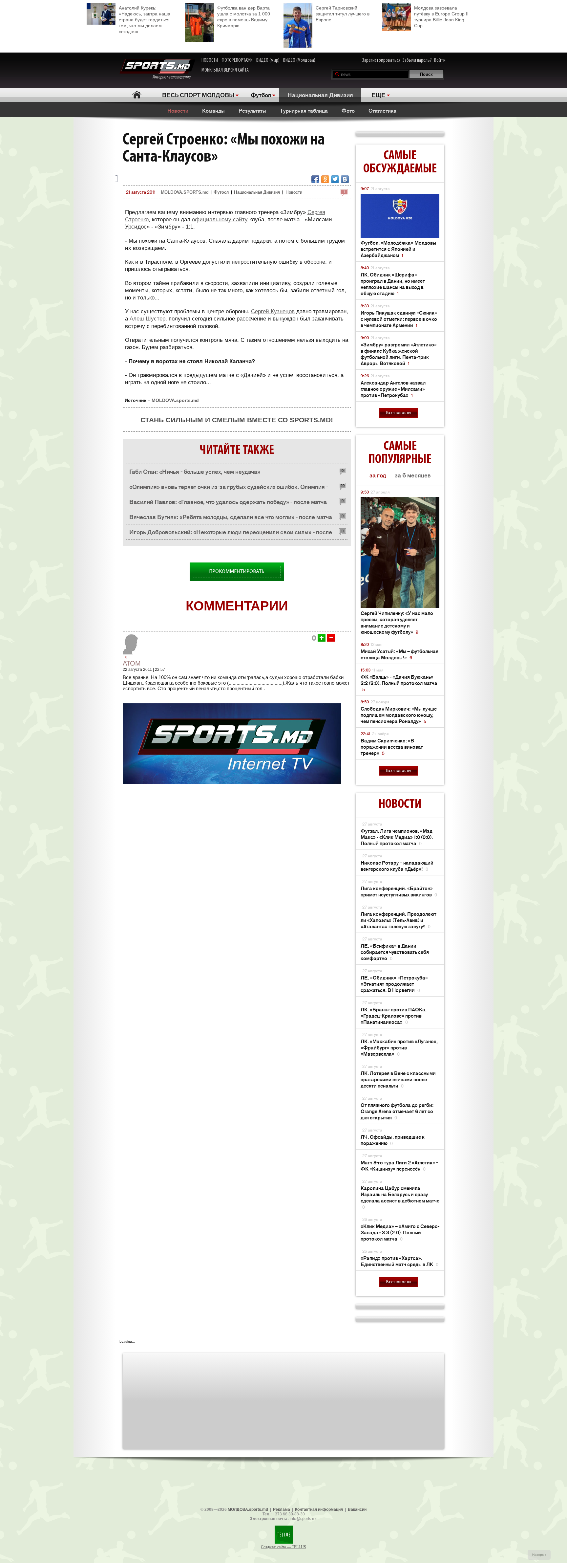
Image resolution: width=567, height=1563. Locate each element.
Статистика (382, 110)
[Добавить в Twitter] (335, 179)
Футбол (261, 95)
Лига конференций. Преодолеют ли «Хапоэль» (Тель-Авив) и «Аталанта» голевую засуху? (398, 920)
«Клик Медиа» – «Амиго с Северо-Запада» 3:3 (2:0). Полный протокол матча (400, 1232)
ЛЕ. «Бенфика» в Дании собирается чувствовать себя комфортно (395, 951)
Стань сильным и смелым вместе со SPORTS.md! (236, 420)
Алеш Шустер (147, 319)
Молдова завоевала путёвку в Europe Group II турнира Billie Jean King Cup (441, 16)
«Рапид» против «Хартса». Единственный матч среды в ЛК (399, 1261)
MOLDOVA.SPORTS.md (184, 192)
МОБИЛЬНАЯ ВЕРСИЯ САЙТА (225, 70)
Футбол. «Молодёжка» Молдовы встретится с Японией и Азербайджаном (398, 248)
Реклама (281, 1509)
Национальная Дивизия (320, 95)
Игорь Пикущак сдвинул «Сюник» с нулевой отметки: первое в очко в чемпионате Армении (399, 318)
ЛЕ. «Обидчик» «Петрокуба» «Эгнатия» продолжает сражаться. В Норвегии (394, 983)
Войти (440, 60)
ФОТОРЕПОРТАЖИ (237, 60)
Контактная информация (319, 1509)
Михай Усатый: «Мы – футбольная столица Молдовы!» (399, 654)
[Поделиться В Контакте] (345, 179)
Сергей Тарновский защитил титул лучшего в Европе (342, 13)
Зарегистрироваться (381, 60)
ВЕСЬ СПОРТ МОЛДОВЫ (198, 95)
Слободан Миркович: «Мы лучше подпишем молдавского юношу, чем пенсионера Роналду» (399, 714)
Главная (136, 95)
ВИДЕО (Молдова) (299, 60)
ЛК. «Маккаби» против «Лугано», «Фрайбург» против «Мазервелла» (399, 1047)
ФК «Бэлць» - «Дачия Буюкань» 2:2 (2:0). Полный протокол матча (399, 682)
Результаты (252, 110)
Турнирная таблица (304, 110)
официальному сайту (220, 219)
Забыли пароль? (417, 60)
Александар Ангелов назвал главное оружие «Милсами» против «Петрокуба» (393, 388)
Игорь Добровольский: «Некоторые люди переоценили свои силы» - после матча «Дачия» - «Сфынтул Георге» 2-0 (230, 533)
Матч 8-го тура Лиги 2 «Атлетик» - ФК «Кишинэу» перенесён (399, 1165)
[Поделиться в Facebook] (315, 179)
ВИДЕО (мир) (268, 60)
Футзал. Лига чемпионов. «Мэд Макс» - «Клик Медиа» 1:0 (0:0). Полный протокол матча (397, 836)
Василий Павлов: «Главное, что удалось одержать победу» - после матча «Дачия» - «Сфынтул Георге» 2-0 (228, 503)
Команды (213, 110)
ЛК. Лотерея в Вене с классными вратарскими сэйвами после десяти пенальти (398, 1079)
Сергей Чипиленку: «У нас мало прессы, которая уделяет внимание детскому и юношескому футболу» (397, 622)
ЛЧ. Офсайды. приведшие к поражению (393, 1140)
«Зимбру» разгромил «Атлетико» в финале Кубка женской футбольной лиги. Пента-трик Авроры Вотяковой (399, 353)
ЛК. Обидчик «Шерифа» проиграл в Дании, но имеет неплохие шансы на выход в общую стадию (393, 283)
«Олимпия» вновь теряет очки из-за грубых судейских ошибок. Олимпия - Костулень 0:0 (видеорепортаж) (228, 488)
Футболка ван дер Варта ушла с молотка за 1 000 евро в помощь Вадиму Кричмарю (243, 16)
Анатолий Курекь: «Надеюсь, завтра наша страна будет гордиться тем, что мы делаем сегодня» (144, 19)
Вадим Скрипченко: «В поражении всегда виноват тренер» (392, 746)
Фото (348, 110)
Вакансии (357, 1509)
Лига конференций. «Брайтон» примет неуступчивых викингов (399, 891)
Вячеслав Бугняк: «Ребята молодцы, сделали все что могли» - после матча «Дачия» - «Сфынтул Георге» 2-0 (230, 518)
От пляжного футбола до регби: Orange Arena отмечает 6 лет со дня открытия (397, 1111)
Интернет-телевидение (173, 77)
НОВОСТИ (209, 60)
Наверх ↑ (539, 1554)
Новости (177, 110)
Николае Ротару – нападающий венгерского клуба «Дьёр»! (397, 865)
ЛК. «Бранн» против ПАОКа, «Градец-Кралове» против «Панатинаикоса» (394, 1015)
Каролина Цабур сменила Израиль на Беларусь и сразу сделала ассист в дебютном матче (400, 1197)
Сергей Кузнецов (273, 311)
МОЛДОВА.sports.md (248, 1509)
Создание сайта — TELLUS (283, 1547)
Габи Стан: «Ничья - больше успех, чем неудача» (194, 471)
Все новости (398, 412)
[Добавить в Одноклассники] (325, 179)
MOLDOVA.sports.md (175, 400)
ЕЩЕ (378, 95)
